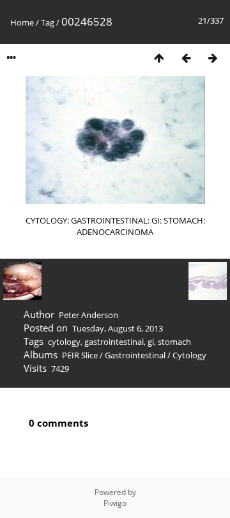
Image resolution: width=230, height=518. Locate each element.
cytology (64, 341)
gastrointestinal (114, 341)
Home (22, 22)
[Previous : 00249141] (185, 57)
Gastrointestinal (135, 355)
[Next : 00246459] (212, 57)
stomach (174, 341)
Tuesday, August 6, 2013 (117, 328)
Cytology (189, 355)
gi (151, 341)
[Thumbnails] (159, 57)
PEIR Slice (80, 355)
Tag (47, 22)
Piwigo (114, 503)
